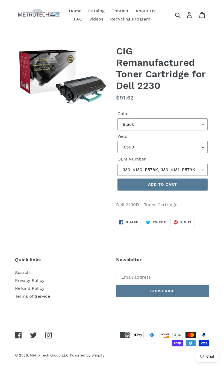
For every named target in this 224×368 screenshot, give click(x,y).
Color (123, 113)
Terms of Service (32, 296)
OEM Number (131, 159)
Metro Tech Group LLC (49, 355)
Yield (122, 136)
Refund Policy (30, 288)
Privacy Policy (30, 280)
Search (22, 272)
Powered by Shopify (87, 355)
